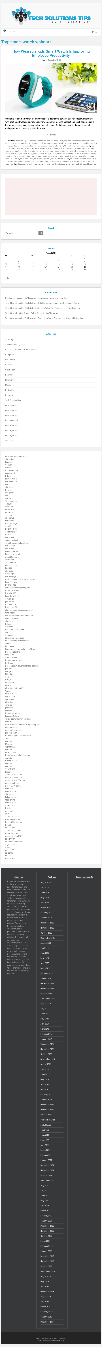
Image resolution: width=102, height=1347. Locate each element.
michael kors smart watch (79, 151)
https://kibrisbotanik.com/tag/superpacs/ (22, 724)
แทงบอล (8, 468)
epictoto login (11, 565)
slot (6, 496)
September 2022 (48, 1120)
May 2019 (45, 1281)
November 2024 (47, 988)
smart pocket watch (34, 156)
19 (32, 267)
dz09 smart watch (71, 143)
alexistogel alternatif (14, 688)
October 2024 (46, 993)
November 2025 (47, 928)
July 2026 (45, 887)
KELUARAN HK (11, 479)
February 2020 (47, 1246)
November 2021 (47, 1170)
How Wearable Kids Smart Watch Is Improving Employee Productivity (51, 53)
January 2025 (46, 978)
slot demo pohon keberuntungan (19, 616)
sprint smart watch (25, 161)
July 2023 (45, 1069)
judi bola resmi (11, 733)
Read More (51, 134)
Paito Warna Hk (11, 470)
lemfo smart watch (47, 151)
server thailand (11, 540)
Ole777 (8, 484)
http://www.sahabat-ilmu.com (17, 755)
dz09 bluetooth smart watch (52, 143)
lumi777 (8, 568)
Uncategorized (11, 420)
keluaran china (11, 797)
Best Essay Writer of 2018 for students (21, 350)
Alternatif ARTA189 (13, 775)
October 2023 (46, 1054)
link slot (8, 808)
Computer (9, 355)
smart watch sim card (42, 159)
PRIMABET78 (11, 761)
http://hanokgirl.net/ (13, 660)
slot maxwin (10, 697)
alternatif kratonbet (13, 842)
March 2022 (45, 1150)
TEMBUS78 (10, 769)
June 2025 (45, 953)
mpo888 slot (10, 604)
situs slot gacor (11, 618)
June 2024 (45, 1014)
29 (72, 270)
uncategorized (11, 405)
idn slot (8, 685)
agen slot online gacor (14, 730)
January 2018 (46, 1317)
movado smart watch (41, 154)
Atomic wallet (11, 657)
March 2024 (45, 1029)
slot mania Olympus (29, 649)
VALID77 (8, 691)
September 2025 (48, 938)
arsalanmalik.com (12, 783)
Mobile (8, 385)
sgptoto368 (10, 747)
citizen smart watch (18, 143)
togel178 (9, 507)
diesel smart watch (33, 143)
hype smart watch (83, 146)
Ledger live (9, 655)
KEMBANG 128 (11, 694)
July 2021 (45, 1190)
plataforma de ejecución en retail (19, 610)
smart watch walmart (78, 159)
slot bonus (9, 518)
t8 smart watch (38, 161)
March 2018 (45, 1307)
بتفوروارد (8, 515)
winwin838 (9, 509)
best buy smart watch (55, 141)
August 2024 (46, 1004)
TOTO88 (8, 504)
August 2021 (46, 1185)
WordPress (60, 1341)
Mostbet (8, 744)
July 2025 (45, 948)
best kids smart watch (72, 141)
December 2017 (47, 1322)
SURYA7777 (10, 680)
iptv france (9, 646)
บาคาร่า (8, 465)
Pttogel (8, 476)
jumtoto (8, 669)
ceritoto (8, 741)
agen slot (9, 811)
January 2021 (46, 1221)
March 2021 (45, 1211)
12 (32, 264)
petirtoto (9, 512)
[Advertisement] (51, 196)
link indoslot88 (11, 607)
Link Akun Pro (11, 482)
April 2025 (45, 963)
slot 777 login (10, 576)
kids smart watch (88, 148)
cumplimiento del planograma (17, 588)
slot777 (8, 632)
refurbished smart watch (72, 154)
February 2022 (47, 1155)
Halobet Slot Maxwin (13, 822)
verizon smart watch (65, 161)
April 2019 (45, 1286)
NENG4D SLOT (11, 529)
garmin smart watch (25, 146)
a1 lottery (9, 339)
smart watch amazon (51, 156)
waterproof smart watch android (69, 164)
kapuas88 (9, 462)
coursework (10, 473)
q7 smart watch (56, 154)
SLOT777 (9, 663)
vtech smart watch (81, 161)
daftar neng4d (11, 532)
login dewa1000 (12, 596)
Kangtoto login (11, 523)
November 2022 (47, 1110)
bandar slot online (12, 652)
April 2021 (45, 1206)
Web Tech (9, 440)
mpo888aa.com (12, 557)
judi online (9, 602)
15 (72, 264)
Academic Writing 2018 (15, 344)
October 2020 (46, 1236)
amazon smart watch (38, 141)
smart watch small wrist (60, 159)
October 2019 (46, 1266)
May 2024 (45, 1019)
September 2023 (48, 1059)
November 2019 (47, 1261)
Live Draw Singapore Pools (16, 456)
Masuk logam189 (12, 819)
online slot (9, 560)
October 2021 (46, 1175)
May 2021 (45, 1201)
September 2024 (48, 999)
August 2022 (46, 1125)
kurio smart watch (32, 151)
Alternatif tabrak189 (13, 836)
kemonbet (9, 521)
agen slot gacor (11, 727)
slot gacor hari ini (12, 621)
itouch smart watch (24, 148)
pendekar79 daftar (13, 786)
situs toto (9, 789)
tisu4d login (10, 546)
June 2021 (45, 1196)
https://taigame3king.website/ (18, 736)
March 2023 (45, 1089)
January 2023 (46, 1100)
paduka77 (9, 850)
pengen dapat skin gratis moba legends (21, 666)
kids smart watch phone (15, 151)
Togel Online (10, 563)
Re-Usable (9, 390)
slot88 (7, 814)
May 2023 (45, 1079)
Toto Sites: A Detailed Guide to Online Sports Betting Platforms (31, 313)
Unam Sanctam (11, 833)
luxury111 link (11, 582)
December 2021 (47, 1165)
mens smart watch (62, 151)
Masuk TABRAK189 (13, 777)
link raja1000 (10, 593)
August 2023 (46, 1064)
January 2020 (46, 1251)
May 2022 (45, 1140)
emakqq (8, 705)
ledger (8, 772)
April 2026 (45, 903)
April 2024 (45, 1024)
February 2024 (47, 1034)
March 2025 (45, 968)
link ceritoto (10, 828)
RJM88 (8, 825)
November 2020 (47, 1231)
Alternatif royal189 (13, 830)
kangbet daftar (11, 551)
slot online (9, 459)
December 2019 (47, 1256)
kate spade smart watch (41, 148)
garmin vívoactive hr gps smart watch (47, 146)
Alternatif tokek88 (13, 817)
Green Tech (10, 370)
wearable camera (89, 164)
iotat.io (8, 856)
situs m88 (9, 722)
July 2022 (45, 1130)
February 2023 (47, 1094)
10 (6, 264)
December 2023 (47, 1044)
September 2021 (48, 1180)
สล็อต (7, 847)
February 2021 (47, 1216)
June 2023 (45, 1074)
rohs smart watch (89, 154)
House (8, 490)
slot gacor (9, 487)
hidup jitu (9, 674)
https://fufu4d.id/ (12, 713)
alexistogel (9, 702)
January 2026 (46, 918)
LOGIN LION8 (10, 752)
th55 (7, 677)
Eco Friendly (10, 360)
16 (85, 264)
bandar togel (10, 858)
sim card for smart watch (16, 156)
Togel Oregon (11, 501)
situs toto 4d (10, 791)
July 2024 (45, 1009)
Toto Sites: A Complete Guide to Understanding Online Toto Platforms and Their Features (42, 308)
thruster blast (11, 635)
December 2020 (47, 1226)
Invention (19, 141)
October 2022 (46, 1115)
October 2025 (46, 933)
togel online (10, 800)
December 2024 (47, 983)
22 (72, 267)
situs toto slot (11, 803)
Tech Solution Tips (13, 400)
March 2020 (45, 1241)
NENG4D (8, 535)
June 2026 (45, 892)
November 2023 (47, 1049)
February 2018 (47, 1312)
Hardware (9, 375)
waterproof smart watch (47, 164)
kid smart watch (58, 148)
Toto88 (8, 543)
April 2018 (45, 1302)
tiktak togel (10, 613)
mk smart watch (26, 154)
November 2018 (47, 1292)
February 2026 (47, 913)
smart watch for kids (82, 156)
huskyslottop (10, 585)
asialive (8, 643)
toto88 (8, 526)
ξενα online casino (12, 649)
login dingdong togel (20, 543)
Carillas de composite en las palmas (20, 579)
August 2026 (46, 882)
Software (9, 395)
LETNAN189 (10, 839)
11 (19, 264)
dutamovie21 (10, 683)
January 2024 (46, 1039)
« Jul (7, 278)
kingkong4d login (12, 716)
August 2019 (46, 1276)
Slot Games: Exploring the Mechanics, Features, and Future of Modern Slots (36, 298)
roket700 (9, 853)
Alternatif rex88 (12, 805)
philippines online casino (15, 638)
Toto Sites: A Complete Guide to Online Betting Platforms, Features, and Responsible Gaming (44, 318)
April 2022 (45, 1145)
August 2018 (46, 1297)
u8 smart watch (51, 161)
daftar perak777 (12, 590)
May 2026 (45, 897)
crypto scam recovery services (18, 719)
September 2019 (48, 1271)
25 (19, 270)
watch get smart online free (26, 164)
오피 (7, 738)
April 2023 (45, 1084)
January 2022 (46, 1160)
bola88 (8, 624)
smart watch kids (26, 159)
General (8, 365)
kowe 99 (8, 710)
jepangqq (9, 708)
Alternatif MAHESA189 (15, 780)
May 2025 (45, 958)
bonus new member (13, 554)
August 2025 (46, 943)
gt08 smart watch (69, 146)
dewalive (9, 627)
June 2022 (45, 1135)
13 (45, 264)
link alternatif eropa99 (14, 630)
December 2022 (47, 1105)
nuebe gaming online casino (17, 641)
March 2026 (45, 908)
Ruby (39, 1341)
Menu (94, 32)
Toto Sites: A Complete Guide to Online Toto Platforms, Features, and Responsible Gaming (42, 303)
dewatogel (9, 574)
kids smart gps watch (73, 148)
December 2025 (47, 923)
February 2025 (47, 973)
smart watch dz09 (66, 156)
